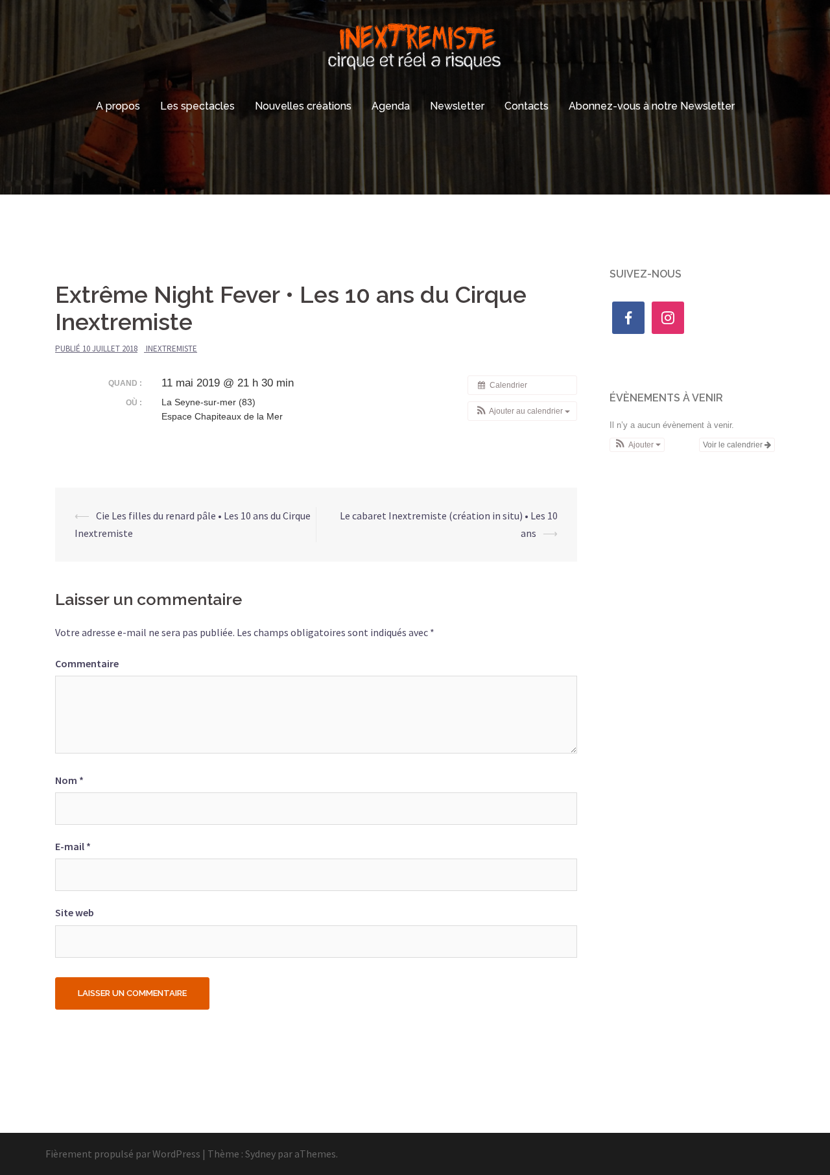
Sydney (260, 1153)
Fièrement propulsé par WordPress (122, 1153)
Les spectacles (197, 106)
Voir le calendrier (734, 444)
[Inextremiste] (415, 48)
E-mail (73, 846)
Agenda (391, 106)
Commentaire (87, 663)
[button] (522, 411)
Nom (69, 780)
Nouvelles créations (303, 106)
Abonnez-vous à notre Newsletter (652, 106)
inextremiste (171, 348)
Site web (74, 912)
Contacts (526, 106)
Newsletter (457, 106)
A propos (118, 106)
